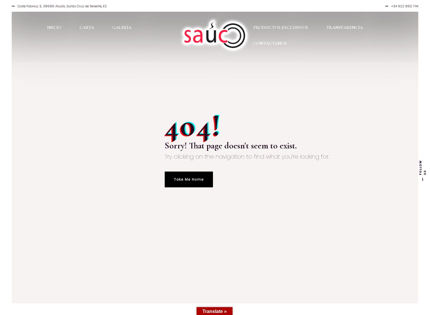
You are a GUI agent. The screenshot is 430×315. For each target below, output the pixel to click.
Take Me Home (189, 179)
